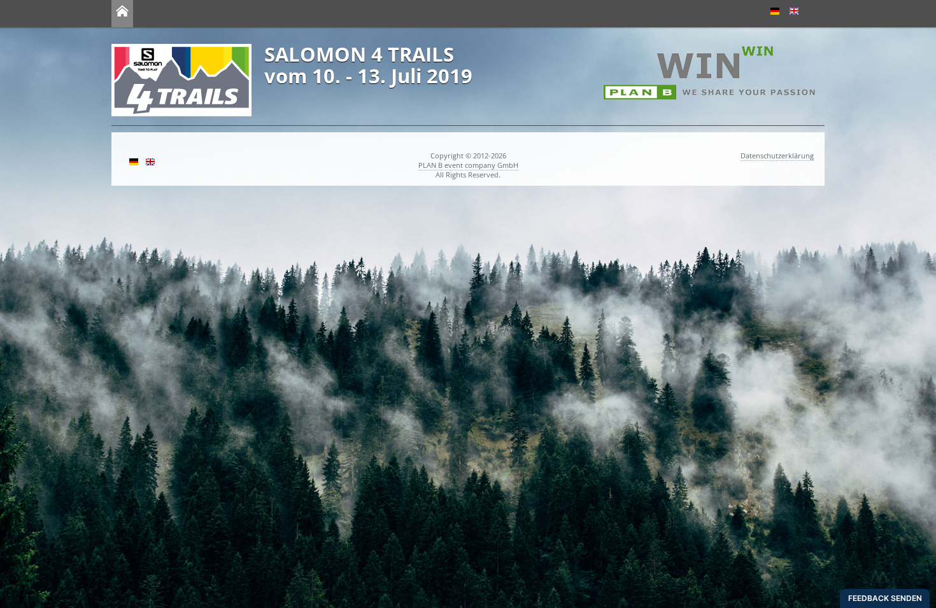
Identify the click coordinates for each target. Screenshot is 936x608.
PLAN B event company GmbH (468, 165)
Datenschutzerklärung (777, 155)
